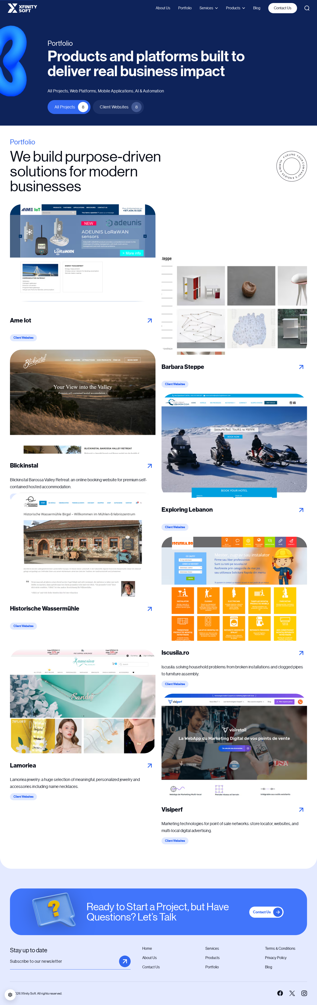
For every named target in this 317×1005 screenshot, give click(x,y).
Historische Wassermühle (44, 608)
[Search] (306, 8)
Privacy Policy (276, 958)
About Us (163, 8)
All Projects (69, 107)
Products (233, 8)
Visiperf (172, 809)
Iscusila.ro (175, 652)
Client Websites (119, 107)
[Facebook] (280, 993)
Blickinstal (24, 465)
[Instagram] (304, 993)
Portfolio (185, 8)
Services (206, 8)
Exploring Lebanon (187, 509)
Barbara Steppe (183, 367)
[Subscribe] (125, 961)
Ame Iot (20, 320)
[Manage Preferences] (10, 994)
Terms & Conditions (280, 948)
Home (147, 948)
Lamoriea (23, 765)
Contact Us (282, 8)
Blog (256, 8)
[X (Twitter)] (292, 993)
